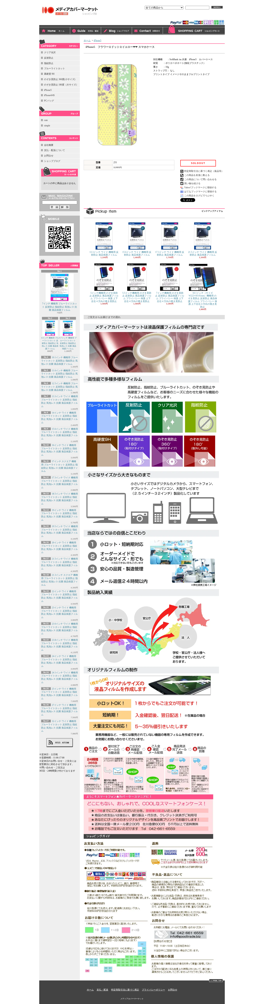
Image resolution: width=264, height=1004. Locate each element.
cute (46, 120)
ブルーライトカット (54, 68)
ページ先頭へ (216, 980)
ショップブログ (116, 31)
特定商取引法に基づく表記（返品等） (204, 171)
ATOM (65, 742)
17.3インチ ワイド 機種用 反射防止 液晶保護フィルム (169, 253)
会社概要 (48, 145)
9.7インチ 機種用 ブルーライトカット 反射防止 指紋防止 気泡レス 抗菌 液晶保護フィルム (68, 343)
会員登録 (196, 16)
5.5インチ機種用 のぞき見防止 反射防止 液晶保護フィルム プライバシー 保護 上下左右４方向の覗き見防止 (136, 297)
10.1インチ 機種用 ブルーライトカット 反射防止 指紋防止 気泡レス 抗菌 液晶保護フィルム (59, 360)
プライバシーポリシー (153, 989)
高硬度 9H (49, 74)
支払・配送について (85, 31)
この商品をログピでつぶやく (199, 195)
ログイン (181, 16)
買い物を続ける (192, 183)
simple (47, 125)
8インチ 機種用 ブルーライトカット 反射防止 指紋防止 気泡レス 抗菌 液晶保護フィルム (50, 343)
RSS (58, 742)
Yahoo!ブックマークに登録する (200, 187)
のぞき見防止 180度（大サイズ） (61, 84)
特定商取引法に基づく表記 (125, 989)
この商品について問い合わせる (200, 179)
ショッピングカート (194, 30)
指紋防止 (48, 63)
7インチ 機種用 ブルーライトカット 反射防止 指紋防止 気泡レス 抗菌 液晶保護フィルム (59, 307)
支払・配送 (102, 989)
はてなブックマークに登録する (200, 191)
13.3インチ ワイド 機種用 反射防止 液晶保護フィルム (103, 253)
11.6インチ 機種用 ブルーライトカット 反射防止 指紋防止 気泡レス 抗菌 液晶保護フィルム (59, 373)
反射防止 (48, 58)
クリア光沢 (50, 52)
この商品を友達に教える (197, 175)
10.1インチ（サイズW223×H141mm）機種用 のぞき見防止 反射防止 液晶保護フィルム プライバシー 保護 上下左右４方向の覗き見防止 (202, 300)
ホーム (54, 31)
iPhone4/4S (49, 95)
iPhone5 (48, 90)
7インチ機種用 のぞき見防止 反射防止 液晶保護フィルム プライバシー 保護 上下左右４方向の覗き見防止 (169, 297)
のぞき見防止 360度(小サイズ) (59, 79)
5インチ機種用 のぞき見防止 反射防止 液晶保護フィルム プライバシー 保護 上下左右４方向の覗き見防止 (103, 297)
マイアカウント (215, 16)
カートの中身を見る (59, 171)
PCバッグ (49, 100)
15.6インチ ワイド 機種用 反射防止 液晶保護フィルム (136, 253)
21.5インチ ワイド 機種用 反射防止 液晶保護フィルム (202, 253)
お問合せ (147, 31)
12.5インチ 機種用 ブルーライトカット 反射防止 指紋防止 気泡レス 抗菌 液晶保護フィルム (59, 386)
